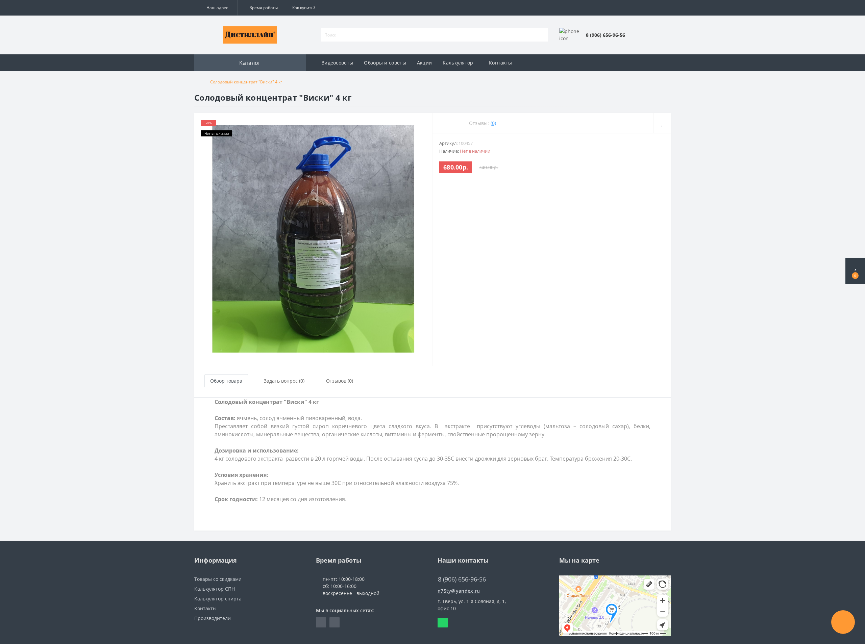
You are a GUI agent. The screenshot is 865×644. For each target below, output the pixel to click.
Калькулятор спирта (218, 598)
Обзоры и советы (385, 62)
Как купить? (303, 7)
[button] (215, 8)
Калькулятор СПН (214, 589)
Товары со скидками (218, 579)
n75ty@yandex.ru (459, 591)
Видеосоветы (337, 62)
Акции (424, 62)
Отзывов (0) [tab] (339, 381)
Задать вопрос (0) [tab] (284, 381)
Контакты (500, 62)
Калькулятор (458, 62)
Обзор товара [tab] (226, 381)
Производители (212, 618)
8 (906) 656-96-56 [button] (462, 579)
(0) (493, 123)
